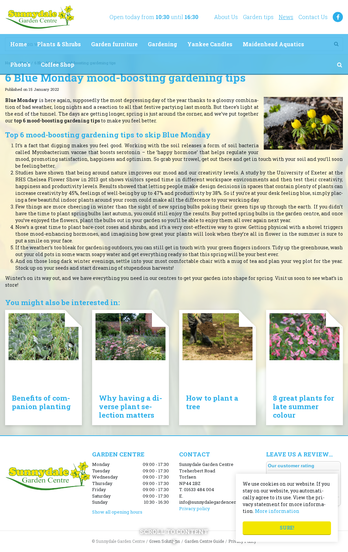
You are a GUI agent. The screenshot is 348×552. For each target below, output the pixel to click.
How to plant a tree (212, 402)
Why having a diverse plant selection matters (130, 406)
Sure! (287, 527)
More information (277, 511)
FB (338, 17)
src (339, 64)
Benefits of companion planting (41, 402)
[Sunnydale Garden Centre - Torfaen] (39, 17)
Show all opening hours (117, 512)
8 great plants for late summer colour (303, 406)
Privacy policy (194, 508)
